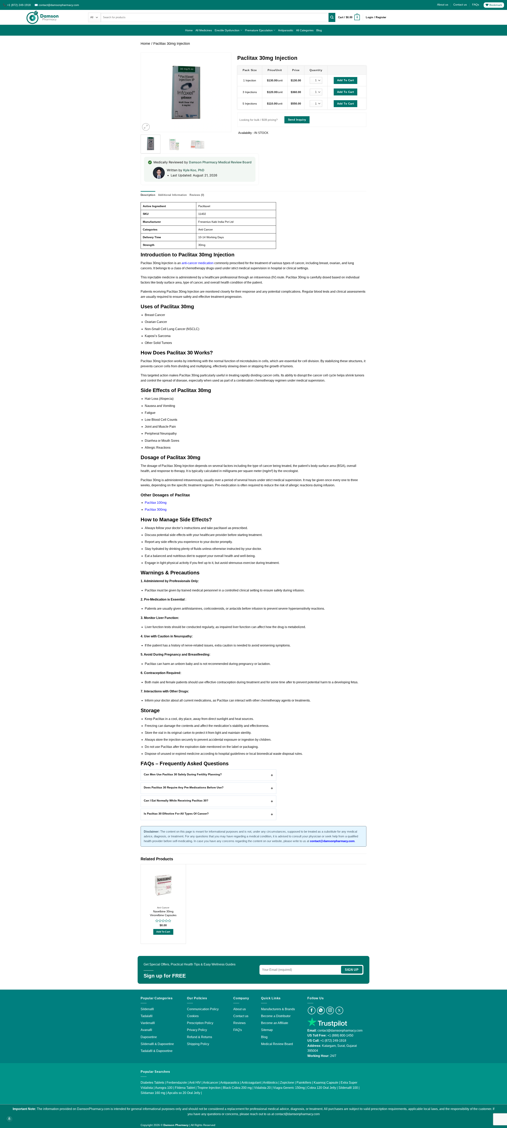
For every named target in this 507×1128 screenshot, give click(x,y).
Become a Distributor (276, 1016)
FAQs (475, 4)
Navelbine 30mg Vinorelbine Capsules (163, 913)
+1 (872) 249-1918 (333, 1040)
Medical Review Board (277, 1044)
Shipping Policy (198, 1044)
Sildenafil (147, 1009)
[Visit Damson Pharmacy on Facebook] (311, 1010)
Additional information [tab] (172, 194)
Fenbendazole (177, 1082)
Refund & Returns (199, 1037)
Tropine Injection (209, 1087)
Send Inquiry (297, 119)
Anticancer (210, 1082)
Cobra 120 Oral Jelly (321, 1087)
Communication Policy (203, 1009)
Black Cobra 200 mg (237, 1087)
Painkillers (303, 1082)
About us (442, 4)
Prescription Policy (200, 1023)
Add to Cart (163, 932)
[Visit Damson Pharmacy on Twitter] (339, 1010)
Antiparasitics (229, 1082)
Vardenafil (148, 1023)
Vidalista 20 (262, 1087)
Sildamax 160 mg (153, 1093)
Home (189, 30)
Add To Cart (345, 80)
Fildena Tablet (185, 1087)
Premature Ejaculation (259, 30)
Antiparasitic (285, 30)
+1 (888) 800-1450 (340, 1035)
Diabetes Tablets (152, 1082)
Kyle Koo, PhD (193, 170)
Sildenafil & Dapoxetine (157, 1044)
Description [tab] (148, 194)
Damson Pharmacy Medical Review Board (220, 162)
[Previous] (147, 92)
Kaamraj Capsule (326, 1082)
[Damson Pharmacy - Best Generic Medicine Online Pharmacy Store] (42, 17)
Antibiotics (270, 1082)
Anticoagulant (251, 1082)
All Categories (305, 30)
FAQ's (237, 1030)
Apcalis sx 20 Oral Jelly (183, 1093)
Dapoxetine (149, 1037)
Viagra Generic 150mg (289, 1087)
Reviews (239, 1023)
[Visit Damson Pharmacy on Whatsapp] (321, 1010)
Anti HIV (195, 1082)
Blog (319, 30)
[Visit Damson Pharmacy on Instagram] (330, 1010)
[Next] (224, 92)
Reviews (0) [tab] (197, 194)
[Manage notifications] (9, 1119)
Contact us (460, 4)
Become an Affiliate (274, 1023)
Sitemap (267, 1030)
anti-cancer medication (197, 263)
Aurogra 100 (163, 1087)
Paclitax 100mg (156, 502)
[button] (349, 17)
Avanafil (146, 1030)
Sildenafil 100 (348, 1087)
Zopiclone (287, 1082)
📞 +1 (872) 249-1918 (17, 5)
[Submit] (332, 17)
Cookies (193, 1016)
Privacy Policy (197, 1030)
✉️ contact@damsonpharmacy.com (56, 5)
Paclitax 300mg (156, 509)
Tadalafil (146, 1016)
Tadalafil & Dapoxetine (156, 1051)
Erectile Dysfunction (227, 30)
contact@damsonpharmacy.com (339, 1030)
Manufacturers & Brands (278, 1009)
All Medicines (203, 30)
